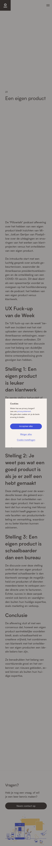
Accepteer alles (26, 426)
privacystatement (24, 411)
